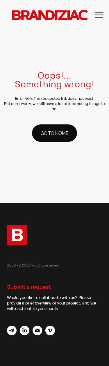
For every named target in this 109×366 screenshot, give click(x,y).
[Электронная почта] (37, 333)
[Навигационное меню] (99, 15)
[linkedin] (24, 333)
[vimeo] (50, 333)
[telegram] (12, 333)
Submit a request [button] (29, 286)
